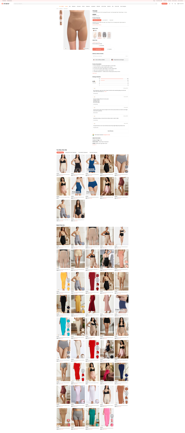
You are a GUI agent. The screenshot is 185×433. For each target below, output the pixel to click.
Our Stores (169, 0)
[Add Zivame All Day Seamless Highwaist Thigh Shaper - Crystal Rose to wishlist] (113, 178)
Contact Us (165, 0)
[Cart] (175, 3)
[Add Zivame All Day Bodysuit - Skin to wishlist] (98, 318)
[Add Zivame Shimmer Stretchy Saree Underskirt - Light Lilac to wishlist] (84, 386)
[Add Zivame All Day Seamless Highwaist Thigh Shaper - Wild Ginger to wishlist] (127, 178)
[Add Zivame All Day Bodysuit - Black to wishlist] (113, 341)
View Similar (87, 48)
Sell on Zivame (174, 0)
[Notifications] (169, 3)
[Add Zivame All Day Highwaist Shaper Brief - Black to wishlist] (84, 201)
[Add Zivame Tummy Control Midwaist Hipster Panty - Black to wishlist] (127, 228)
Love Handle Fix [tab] (105, 20)
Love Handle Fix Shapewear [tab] (83, 152)
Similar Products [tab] (60, 152)
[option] (61, 12)
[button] (156, 3)
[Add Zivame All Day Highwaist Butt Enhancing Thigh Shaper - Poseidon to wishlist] (84, 178)
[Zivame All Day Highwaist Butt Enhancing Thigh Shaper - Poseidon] (78, 186)
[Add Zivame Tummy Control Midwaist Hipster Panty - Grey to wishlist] (127, 155)
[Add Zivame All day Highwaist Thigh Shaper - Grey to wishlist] (69, 201)
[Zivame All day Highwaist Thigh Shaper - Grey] (63, 209)
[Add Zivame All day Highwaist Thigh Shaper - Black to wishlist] (113, 250)
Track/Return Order (159, 0)
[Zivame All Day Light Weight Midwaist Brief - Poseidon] (92, 186)
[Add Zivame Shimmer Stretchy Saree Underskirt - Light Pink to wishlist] (113, 296)
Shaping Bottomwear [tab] (96, 20)
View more (94, 73)
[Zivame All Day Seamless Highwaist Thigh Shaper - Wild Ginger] (121, 186)
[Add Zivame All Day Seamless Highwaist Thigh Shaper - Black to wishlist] (113, 155)
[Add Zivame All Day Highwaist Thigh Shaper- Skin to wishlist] (98, 228)
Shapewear (60, 8)
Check (127, 56)
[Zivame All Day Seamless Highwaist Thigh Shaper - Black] (107, 163)
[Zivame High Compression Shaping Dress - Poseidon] (92, 163)
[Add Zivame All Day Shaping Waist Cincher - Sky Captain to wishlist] (127, 296)
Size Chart (102, 45)
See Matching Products (96, 24)
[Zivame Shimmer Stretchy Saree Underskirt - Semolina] (78, 349)
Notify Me (99, 49)
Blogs (154, 0)
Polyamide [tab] (111, 20)
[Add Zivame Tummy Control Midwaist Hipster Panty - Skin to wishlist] (127, 273)
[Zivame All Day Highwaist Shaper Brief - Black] (78, 209)
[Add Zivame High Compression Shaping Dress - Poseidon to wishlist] (98, 155)
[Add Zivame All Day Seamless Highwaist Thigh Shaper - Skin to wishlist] (69, 178)
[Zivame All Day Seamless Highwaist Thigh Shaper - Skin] (63, 186)
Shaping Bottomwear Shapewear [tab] (70, 152)
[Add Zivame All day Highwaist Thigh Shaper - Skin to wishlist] (113, 228)
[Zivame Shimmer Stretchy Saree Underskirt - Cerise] (92, 304)
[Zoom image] (76, 30)
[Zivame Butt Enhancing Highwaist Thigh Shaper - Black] (78, 163)
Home (57, 8)
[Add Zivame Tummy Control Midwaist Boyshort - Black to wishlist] (113, 318)
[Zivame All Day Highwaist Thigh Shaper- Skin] (92, 236)
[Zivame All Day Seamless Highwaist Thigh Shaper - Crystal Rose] (107, 186)
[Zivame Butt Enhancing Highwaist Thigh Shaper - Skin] (63, 163)
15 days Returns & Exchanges (119, 59)
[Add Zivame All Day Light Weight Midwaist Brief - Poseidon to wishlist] (98, 178)
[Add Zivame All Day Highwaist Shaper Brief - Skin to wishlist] (127, 318)
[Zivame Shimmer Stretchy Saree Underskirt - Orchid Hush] (92, 394)
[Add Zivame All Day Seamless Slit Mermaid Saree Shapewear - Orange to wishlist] (127, 432)
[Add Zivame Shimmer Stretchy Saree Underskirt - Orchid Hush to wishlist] (98, 386)
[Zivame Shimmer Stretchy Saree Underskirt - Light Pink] (107, 304)
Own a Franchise (180, 0)
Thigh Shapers (66, 8)
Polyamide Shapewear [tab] (93, 152)
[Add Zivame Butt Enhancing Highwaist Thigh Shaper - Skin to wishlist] (69, 155)
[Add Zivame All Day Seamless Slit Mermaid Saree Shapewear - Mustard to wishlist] (69, 273)
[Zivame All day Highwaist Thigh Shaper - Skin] (107, 236)
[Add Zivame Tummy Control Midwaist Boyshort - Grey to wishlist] (84, 409)
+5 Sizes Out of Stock (96, 42)
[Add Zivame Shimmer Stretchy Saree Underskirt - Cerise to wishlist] (98, 296)
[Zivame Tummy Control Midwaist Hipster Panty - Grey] (121, 163)
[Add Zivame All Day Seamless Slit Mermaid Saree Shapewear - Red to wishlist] (84, 364)
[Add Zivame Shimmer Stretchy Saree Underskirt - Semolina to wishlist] (84, 341)
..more (105, 91)
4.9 (65, 48)
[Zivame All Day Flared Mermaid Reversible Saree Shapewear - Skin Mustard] (78, 304)
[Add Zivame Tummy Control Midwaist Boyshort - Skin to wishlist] (84, 250)
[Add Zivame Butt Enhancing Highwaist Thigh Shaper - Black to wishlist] (84, 155)
